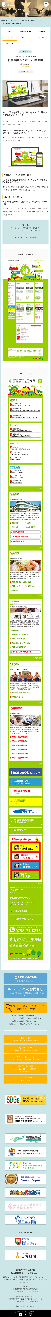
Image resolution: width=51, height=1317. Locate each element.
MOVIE (25, 37)
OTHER (41, 37)
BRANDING (25, 31)
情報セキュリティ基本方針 (25, 1306)
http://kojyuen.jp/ (25, 66)
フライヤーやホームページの (27, 1007)
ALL (10, 31)
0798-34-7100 (20, 1291)
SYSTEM (10, 43)
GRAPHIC (41, 31)
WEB (9, 37)
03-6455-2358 (20, 1301)
